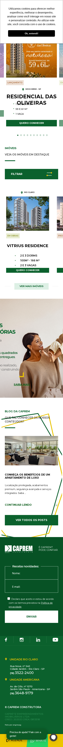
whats (41, 740)
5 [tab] (30, 135)
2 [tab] (21, 135)
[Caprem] (20, 549)
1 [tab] (17, 135)
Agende (16, 740)
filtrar (16, 174)
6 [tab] (34, 135)
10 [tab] (46, 135)
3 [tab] (24, 135)
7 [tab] (37, 135)
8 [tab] (40, 135)
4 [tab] (27, 135)
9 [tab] (43, 135)
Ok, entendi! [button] (31, 33)
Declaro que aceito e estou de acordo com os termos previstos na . (31, 603)
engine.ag (17, 725)
